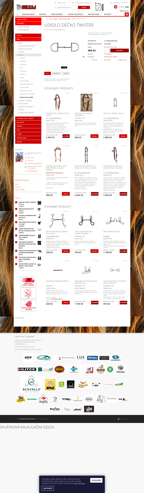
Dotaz (109, 60)
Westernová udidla (26, 97)
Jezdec (19, 35)
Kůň (18, 39)
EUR (124, 11)
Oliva (21, 68)
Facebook (30, 160)
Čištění (20, 110)
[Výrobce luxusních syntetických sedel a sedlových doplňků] (92, 358)
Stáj (18, 130)
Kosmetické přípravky (26, 113)
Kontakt (107, 14)
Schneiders (108, 54)
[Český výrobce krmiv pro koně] (120, 369)
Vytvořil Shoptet (124, 419)
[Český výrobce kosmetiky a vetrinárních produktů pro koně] (101, 369)
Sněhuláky (23, 64)
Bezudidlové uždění (26, 91)
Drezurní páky (24, 81)
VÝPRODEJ (20, 23)
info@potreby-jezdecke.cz (34, 154)
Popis (47, 73)
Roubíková (23, 61)
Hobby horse (22, 19)
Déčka (22, 78)
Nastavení (47, 488)
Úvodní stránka (17, 14)
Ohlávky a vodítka (25, 100)
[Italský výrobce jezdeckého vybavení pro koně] (31, 384)
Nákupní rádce (28, 14)
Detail (94, 136)
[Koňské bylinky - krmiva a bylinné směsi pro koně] (66, 409)
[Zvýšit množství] (109, 50)
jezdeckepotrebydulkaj (34, 163)
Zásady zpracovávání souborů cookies (28, 349)
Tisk (95, 60)
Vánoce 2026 (21, 138)
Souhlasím (96, 480)
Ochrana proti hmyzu (25, 118)
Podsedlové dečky (25, 49)
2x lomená (23, 71)
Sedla (20, 43)
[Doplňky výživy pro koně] (61, 384)
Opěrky (17, 187)
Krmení (19, 126)
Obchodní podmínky (24, 336)
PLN (127, 11)
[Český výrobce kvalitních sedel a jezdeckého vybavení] (46, 358)
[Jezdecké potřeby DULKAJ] (26, 7)
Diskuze (65, 73)
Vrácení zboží (93, 14)
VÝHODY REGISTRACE (75, 14)
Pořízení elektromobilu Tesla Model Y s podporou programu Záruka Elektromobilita (28, 342)
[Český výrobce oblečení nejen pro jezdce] (27, 369)
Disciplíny (20, 122)
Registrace (125, 3)
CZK (121, 11)
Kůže (17, 184)
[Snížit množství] (109, 51)
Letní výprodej (23, 30)
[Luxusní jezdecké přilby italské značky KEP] (28, 358)
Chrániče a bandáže (25, 107)
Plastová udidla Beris (26, 84)
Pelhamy (22, 74)
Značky (19, 142)
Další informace (79, 483)
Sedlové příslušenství (26, 46)
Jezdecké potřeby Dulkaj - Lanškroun (34, 167)
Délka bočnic (20, 190)
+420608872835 (32, 171)
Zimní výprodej (23, 27)
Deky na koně (23, 104)
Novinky (42, 14)
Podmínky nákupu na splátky (24, 347)
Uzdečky (21, 52)
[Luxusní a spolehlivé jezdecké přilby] (104, 358)
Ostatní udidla (24, 87)
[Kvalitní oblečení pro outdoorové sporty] (116, 358)
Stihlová (22, 58)
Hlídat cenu (123, 60)
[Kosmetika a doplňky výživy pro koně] (74, 369)
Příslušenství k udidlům (27, 94)
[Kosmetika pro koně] (89, 369)
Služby (19, 134)
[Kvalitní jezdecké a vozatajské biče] (110, 369)
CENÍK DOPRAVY (57, 14)
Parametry (56, 73)
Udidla (20, 55)
